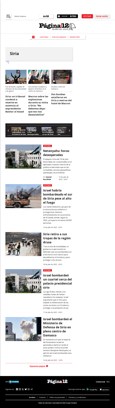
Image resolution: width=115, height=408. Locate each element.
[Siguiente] (69, 130)
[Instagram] (20, 389)
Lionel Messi (44, 37)
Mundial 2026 (75, 37)
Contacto (42, 397)
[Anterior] (8, 130)
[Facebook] (17, 389)
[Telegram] (32, 389)
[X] (23, 389)
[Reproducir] (59, 16)
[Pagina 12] (57, 26)
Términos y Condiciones (77, 397)
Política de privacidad (57, 397)
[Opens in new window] (92, 389)
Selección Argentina (59, 37)
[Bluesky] (26, 389)
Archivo (32, 397)
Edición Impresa (20, 16)
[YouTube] (29, 389)
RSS (108, 382)
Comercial (100, 382)
